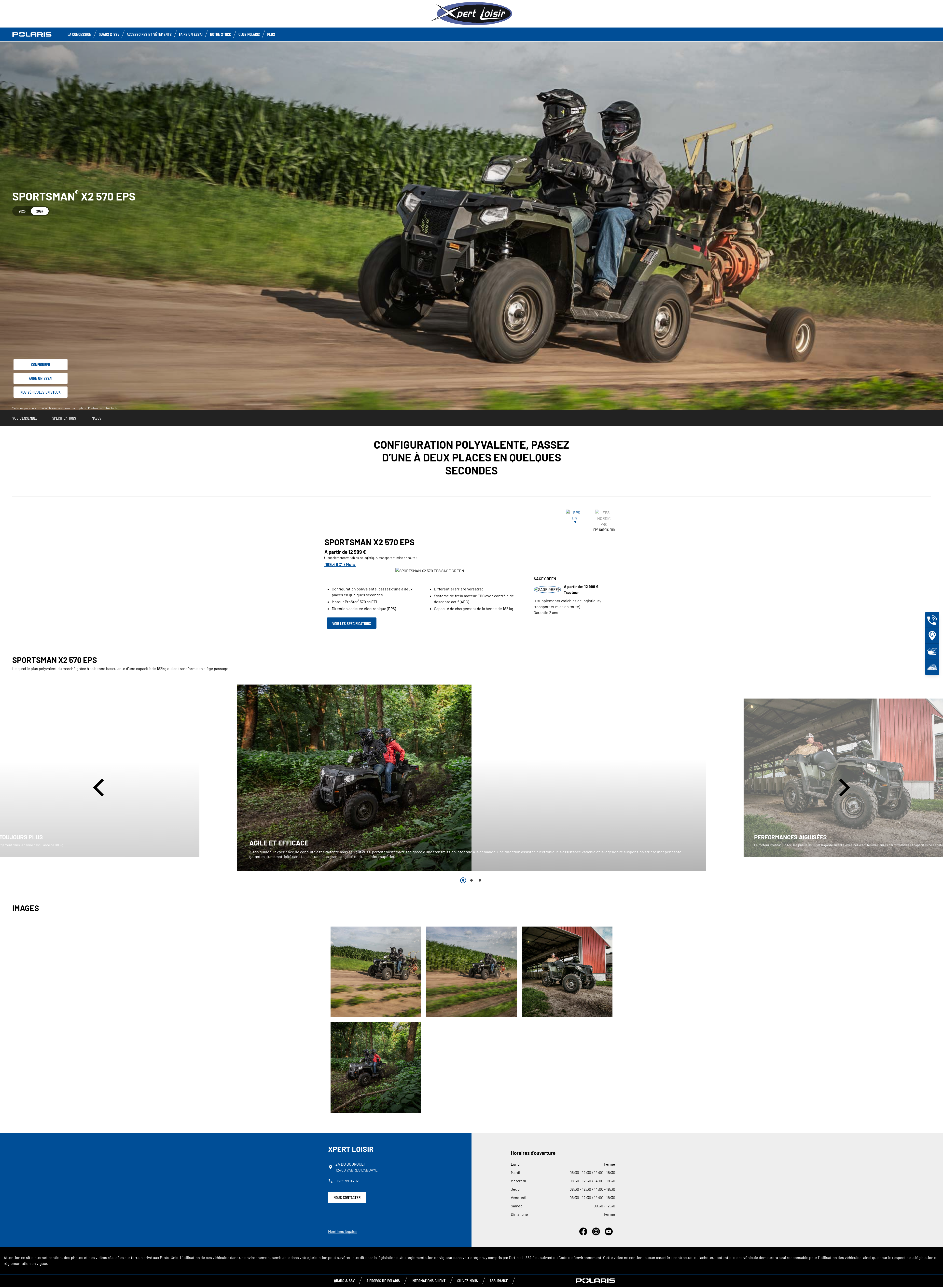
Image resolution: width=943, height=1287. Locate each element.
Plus (271, 34)
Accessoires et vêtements (149, 34)
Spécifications (64, 418)
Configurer (40, 364)
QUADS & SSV (344, 1280)
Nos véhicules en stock (40, 392)
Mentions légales (342, 1231)
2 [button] (471, 880)
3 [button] (480, 880)
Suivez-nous (467, 1280)
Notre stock (220, 34)
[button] (100, 787)
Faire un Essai (191, 34)
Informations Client (428, 1280)
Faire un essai (40, 378)
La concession (79, 34)
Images (96, 418)
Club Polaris (249, 34)
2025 (22, 211)
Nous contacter (347, 1197)
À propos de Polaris (383, 1280)
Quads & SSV (109, 34)
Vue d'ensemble (25, 418)
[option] (471, 777)
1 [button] (463, 880)
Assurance (499, 1280)
